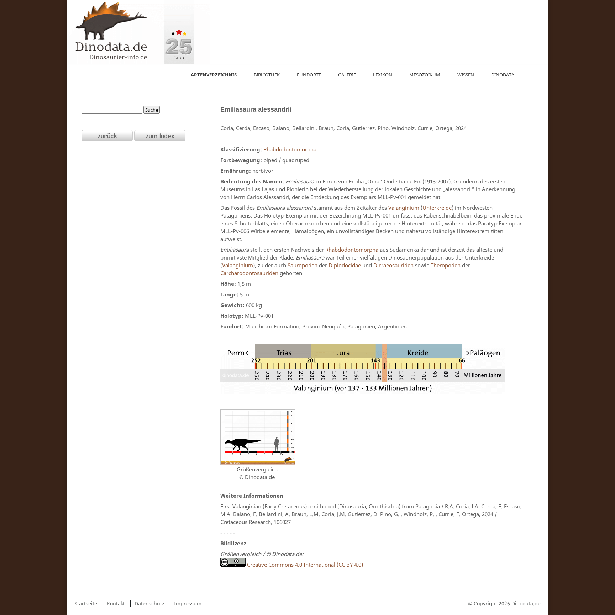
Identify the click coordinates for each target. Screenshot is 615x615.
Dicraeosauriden (393, 265)
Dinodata (502, 74)
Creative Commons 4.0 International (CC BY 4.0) (304, 564)
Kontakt (116, 603)
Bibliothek (267, 74)
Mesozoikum (424, 74)
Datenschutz (149, 603)
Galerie (347, 74)
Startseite (85, 603)
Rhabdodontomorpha (289, 149)
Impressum (187, 603)
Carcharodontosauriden (249, 273)
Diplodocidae (344, 265)
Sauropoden (302, 265)
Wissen (465, 74)
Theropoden (446, 265)
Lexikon (382, 74)
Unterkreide (437, 207)
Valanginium (403, 207)
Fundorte (309, 74)
